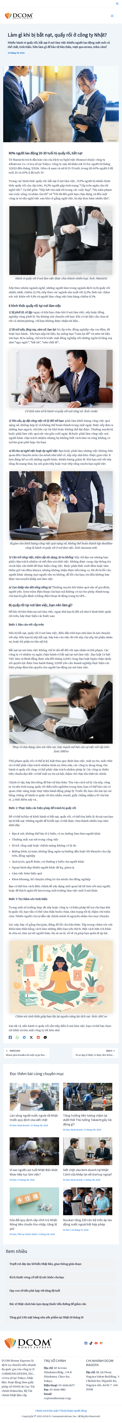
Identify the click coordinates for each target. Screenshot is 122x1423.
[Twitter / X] (31, 1037)
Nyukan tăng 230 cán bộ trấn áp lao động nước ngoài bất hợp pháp (87, 1222)
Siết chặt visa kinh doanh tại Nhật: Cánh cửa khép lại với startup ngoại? (87, 1172)
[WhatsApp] (17, 1037)
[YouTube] (96, 1343)
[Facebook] (10, 1037)
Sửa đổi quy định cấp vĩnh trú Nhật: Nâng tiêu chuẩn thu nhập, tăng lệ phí (34, 1224)
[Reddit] (38, 1037)
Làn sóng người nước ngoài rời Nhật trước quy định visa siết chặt (34, 1117)
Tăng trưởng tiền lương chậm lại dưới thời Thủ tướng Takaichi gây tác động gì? (87, 1119)
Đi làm (13, 1125)
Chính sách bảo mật (46, 1410)
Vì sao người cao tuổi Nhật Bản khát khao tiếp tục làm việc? (34, 1172)
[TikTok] (91, 1343)
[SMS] (45, 1037)
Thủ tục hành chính (27, 1234)
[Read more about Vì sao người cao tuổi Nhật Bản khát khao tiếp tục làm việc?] (34, 1151)
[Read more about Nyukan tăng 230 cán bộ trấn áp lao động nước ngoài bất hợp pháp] (87, 1201)
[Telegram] (24, 1037)
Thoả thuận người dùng (73, 1410)
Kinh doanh (23, 1125)
